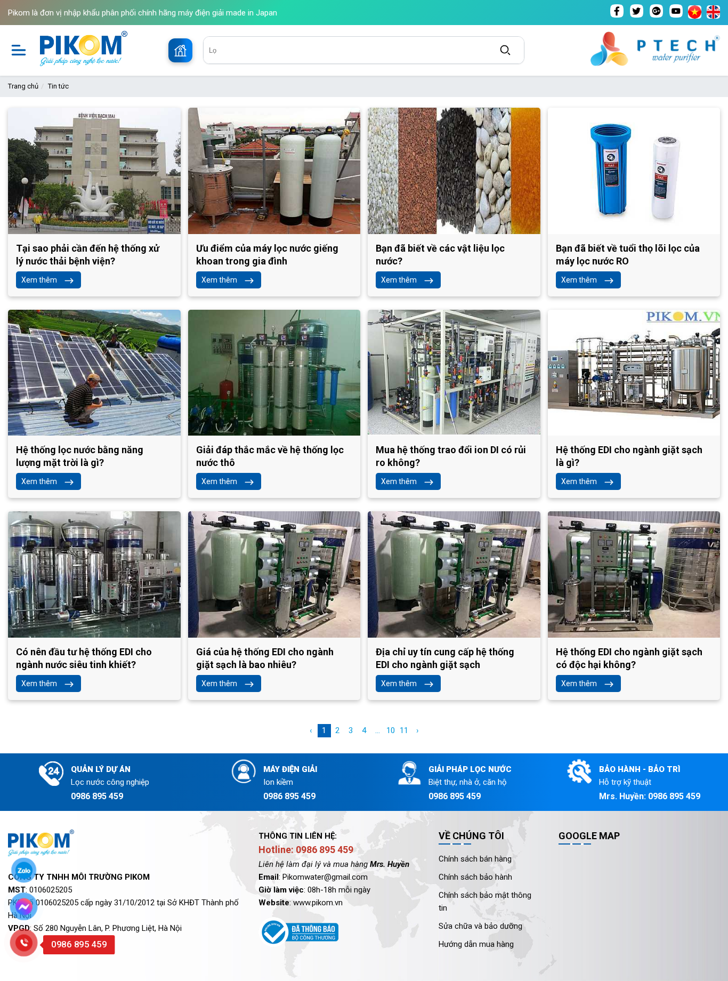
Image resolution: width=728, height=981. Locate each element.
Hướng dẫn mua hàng (476, 944)
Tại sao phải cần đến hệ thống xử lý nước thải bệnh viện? (87, 255)
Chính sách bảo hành (475, 877)
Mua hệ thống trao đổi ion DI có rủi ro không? (451, 456)
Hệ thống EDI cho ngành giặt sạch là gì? (629, 456)
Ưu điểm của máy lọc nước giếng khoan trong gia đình (267, 255)
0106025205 (50, 890)
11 (404, 730)
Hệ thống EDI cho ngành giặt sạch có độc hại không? (629, 658)
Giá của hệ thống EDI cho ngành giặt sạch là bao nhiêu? (265, 658)
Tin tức (58, 86)
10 (390, 730)
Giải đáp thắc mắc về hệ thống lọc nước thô (270, 456)
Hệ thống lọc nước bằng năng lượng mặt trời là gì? (79, 456)
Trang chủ (23, 86)
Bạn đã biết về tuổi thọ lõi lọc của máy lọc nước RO (628, 255)
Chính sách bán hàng (475, 859)
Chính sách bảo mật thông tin (485, 901)
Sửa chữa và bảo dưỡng (480, 926)
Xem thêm (39, 280)
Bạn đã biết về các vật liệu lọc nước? (440, 255)
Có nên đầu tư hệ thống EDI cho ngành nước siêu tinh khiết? (84, 658)
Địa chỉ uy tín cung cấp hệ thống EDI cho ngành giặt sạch (445, 658)
